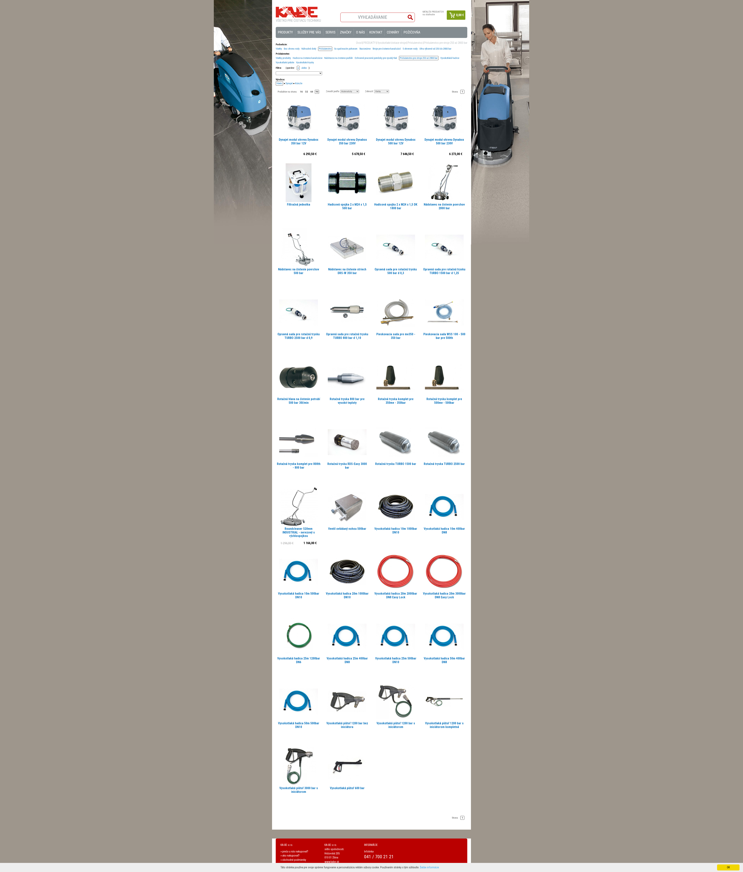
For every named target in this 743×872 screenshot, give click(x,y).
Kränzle (298, 83)
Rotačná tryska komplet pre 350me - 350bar (395, 401)
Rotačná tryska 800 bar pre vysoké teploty (347, 401)
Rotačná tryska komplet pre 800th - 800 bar (298, 465)
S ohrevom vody (410, 48)
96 (317, 91)
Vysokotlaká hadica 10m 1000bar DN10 (395, 530)
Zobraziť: (369, 91)
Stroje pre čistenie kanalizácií (386, 48)
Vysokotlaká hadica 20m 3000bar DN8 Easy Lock (444, 595)
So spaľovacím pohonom (345, 48)
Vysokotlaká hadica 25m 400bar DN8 (347, 660)
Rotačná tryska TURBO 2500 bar (444, 464)
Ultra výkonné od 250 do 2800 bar (435, 48)
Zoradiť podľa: (333, 91)
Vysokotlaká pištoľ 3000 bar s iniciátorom (298, 790)
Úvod (359, 42)
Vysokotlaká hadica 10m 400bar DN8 (444, 530)
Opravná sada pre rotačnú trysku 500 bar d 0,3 (396, 271)
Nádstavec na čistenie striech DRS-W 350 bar (347, 271)
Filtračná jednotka (298, 204)
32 (306, 91)
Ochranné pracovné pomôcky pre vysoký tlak (376, 58)
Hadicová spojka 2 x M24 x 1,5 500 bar (347, 206)
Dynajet (289, 83)
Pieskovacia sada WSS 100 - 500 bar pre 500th (444, 336)
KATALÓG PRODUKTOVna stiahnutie (433, 13)
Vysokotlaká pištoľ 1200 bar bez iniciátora (347, 725)
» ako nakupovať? (290, 855)
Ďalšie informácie (429, 867)
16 (301, 91)
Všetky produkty (283, 58)
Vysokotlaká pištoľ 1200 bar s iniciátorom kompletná (444, 725)
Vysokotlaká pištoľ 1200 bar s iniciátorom (396, 725)
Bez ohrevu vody (292, 48)
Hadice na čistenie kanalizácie (307, 58)
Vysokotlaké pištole (285, 62)
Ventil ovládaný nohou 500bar (347, 529)
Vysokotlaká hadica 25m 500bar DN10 (395, 660)
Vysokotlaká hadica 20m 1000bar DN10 (347, 595)
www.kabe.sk (331, 861)
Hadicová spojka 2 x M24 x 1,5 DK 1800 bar (395, 206)
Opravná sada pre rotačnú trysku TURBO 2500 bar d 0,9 (298, 336)
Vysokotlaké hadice (449, 58)
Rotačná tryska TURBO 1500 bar (395, 464)
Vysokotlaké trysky (305, 62)
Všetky (279, 48)
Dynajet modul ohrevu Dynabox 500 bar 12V (395, 141)
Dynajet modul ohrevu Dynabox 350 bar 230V (347, 141)
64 (311, 91)
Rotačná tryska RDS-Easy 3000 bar (347, 465)
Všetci (279, 83)
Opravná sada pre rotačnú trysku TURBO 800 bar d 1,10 (347, 336)
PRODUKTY (369, 42)
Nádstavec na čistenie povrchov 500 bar (298, 271)
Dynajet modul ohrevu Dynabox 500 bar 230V (444, 141)
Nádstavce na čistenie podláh (338, 58)
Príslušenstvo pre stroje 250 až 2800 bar (445, 42)
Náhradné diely (308, 48)
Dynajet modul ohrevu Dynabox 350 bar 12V (298, 141)
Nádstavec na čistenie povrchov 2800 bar (444, 206)
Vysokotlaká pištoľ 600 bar (347, 788)
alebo (304, 68)
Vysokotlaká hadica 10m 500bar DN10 (298, 595)
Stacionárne (365, 48)
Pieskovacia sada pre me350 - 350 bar (395, 336)
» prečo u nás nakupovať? (294, 851)
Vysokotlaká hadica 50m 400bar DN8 (444, 660)
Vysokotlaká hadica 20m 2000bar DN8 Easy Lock (395, 595)
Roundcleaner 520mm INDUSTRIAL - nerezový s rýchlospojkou (298, 532)
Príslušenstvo (415, 42)
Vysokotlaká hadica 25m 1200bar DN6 (298, 660)
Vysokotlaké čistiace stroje (391, 42)
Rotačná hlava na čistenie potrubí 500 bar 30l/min (298, 401)
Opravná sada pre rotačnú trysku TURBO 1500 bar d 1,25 (444, 271)
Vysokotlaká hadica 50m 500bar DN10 (298, 725)
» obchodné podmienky (293, 859)
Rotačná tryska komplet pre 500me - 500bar (444, 401)
